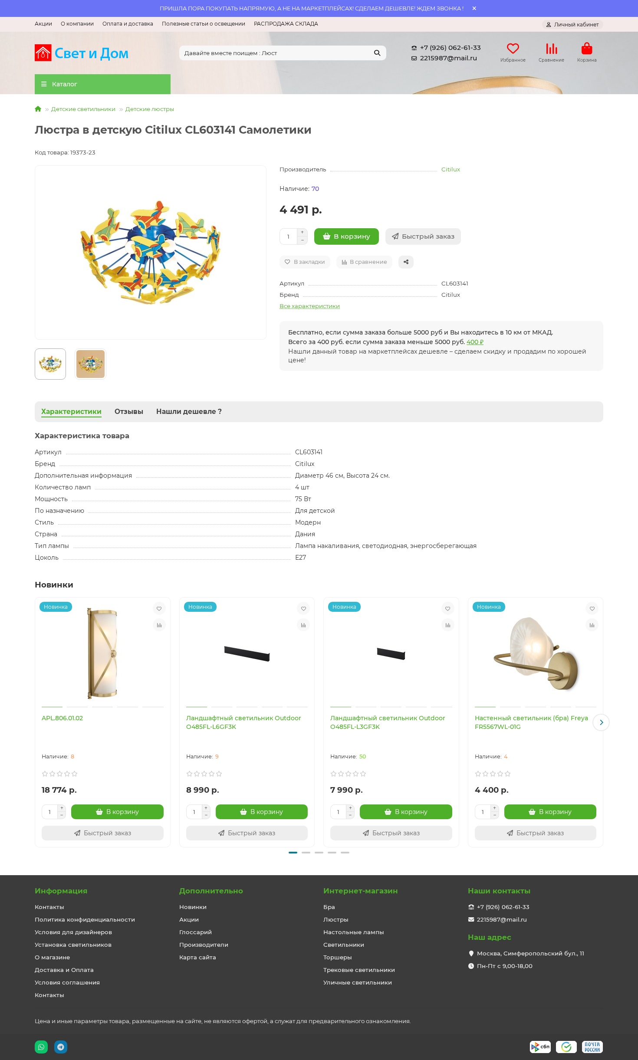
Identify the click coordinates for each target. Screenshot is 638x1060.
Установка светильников (73, 944)
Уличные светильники (357, 982)
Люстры (336, 919)
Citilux (450, 169)
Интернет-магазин (360, 890)
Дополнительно (211, 890)
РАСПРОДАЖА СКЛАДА (286, 23)
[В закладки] (159, 608)
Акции (43, 23)
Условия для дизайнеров (73, 932)
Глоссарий (195, 932)
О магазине (52, 957)
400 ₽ (475, 342)
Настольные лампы (353, 932)
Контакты (49, 906)
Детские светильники (83, 108)
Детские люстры (149, 108)
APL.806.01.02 (62, 718)
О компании (77, 23)
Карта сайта (197, 957)
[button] (37, 722)
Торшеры (337, 957)
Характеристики (71, 411)
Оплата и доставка (127, 23)
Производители (203, 944)
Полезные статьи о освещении (203, 23)
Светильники (343, 944)
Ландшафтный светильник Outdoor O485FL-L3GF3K (387, 722)
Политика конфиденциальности (85, 919)
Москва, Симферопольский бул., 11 (530, 953)
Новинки (193, 906)
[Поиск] (377, 53)
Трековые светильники (359, 969)
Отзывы (129, 411)
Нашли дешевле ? (189, 411)
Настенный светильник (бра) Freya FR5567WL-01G (531, 722)
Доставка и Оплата (64, 969)
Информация (61, 890)
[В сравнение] (159, 624)
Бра (329, 906)
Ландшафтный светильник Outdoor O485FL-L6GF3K (243, 722)
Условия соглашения (67, 982)
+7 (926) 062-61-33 (450, 47)
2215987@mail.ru (448, 58)
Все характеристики (310, 305)
